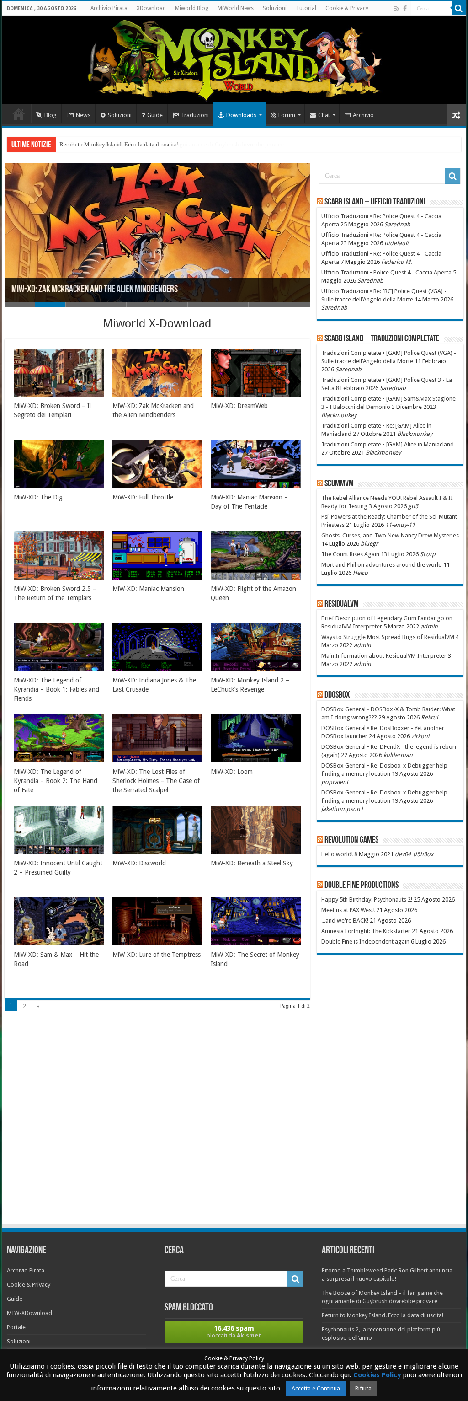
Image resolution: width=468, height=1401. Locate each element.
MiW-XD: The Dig (38, 497)
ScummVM (339, 483)
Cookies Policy (377, 1375)
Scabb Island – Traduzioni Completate (381, 339)
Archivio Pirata (109, 8)
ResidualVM (341, 604)
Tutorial (306, 8)
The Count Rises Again (350, 554)
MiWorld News (236, 8)
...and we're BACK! (344, 920)
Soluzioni (275, 8)
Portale (16, 1327)
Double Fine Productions (361, 885)
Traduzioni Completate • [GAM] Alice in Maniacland (387, 444)
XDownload (151, 8)
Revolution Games (351, 840)
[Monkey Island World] (234, 60)
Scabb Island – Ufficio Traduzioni (374, 202)
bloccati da (234, 1331)
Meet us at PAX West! (348, 910)
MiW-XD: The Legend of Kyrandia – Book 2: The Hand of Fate (55, 781)
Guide (155, 115)
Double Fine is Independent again (365, 941)
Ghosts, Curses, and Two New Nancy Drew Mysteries (390, 535)
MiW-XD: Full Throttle (142, 497)
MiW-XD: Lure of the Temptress (156, 954)
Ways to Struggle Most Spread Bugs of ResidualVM (387, 636)
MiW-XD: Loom (232, 771)
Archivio (363, 115)
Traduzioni (195, 115)
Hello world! (337, 854)
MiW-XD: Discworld (139, 863)
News (83, 115)
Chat (324, 115)
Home (19, 113)
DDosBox (337, 695)
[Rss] (397, 8)
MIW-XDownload (29, 1313)
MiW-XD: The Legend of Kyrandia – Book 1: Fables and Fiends (56, 689)
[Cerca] (459, 8)
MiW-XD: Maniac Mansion (148, 588)
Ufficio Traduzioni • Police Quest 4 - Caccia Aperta (386, 272)
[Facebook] (405, 8)
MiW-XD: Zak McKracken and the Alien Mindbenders (94, 289)
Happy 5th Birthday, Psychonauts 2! (366, 899)
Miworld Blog (191, 8)
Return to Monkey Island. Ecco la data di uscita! (119, 144)
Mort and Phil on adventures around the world (381, 564)
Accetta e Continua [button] (316, 1388)
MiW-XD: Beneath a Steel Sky (252, 863)
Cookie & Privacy (346, 8)
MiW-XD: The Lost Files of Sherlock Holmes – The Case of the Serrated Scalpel (156, 781)
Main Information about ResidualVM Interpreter (384, 655)
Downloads (241, 115)
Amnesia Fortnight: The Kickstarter (365, 931)
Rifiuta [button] (363, 1388)
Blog (50, 115)
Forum (286, 115)
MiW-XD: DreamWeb (239, 405)
